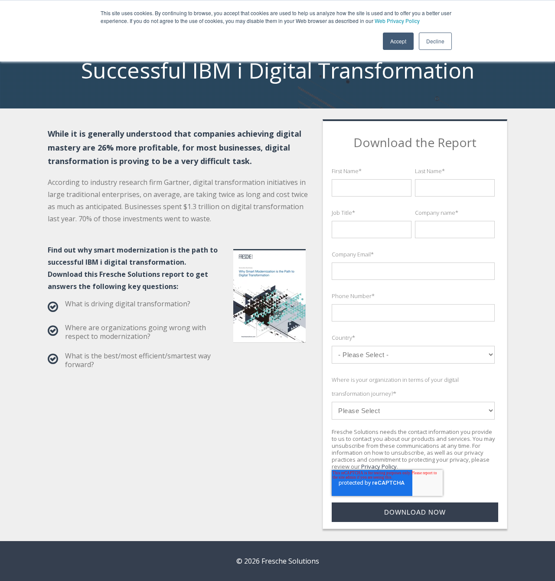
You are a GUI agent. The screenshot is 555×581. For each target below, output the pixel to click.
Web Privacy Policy (397, 20)
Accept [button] (398, 41)
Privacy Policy (379, 466)
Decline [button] (435, 41)
